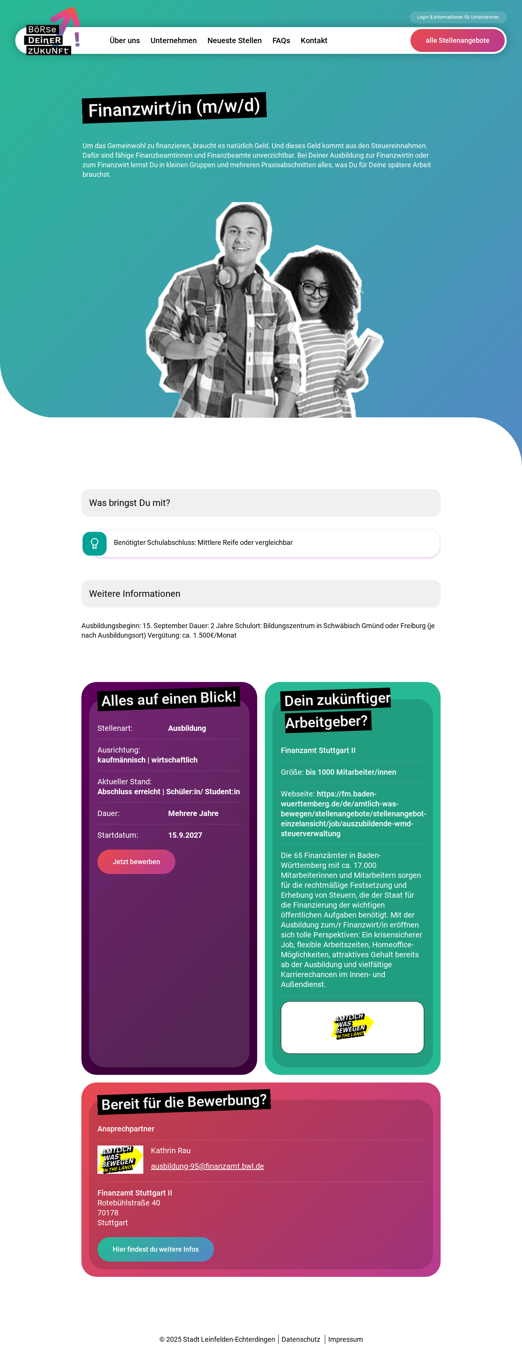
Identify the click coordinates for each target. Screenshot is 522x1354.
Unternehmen (174, 40)
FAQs (281, 40)
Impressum (345, 1339)
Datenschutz (301, 1339)
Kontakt (314, 40)
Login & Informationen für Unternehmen (458, 17)
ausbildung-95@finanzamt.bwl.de (207, 1166)
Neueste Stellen (235, 40)
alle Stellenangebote (458, 40)
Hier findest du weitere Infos (156, 1249)
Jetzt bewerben (136, 862)
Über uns (125, 40)
